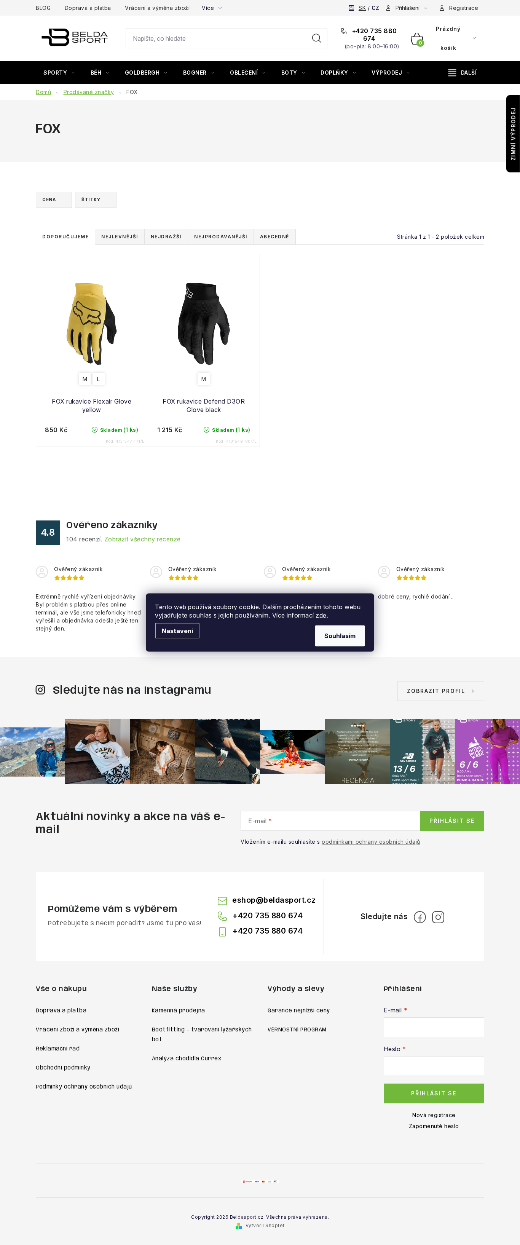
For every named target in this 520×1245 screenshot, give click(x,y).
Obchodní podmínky (63, 1068)
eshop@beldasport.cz (274, 900)
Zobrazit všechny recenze (142, 539)
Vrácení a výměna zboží (157, 8)
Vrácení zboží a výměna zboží (77, 1030)
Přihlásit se (452, 820)
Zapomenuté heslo (434, 1126)
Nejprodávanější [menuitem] (220, 236)
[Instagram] (438, 917)
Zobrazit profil (436, 691)
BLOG (43, 8)
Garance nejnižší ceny (299, 1011)
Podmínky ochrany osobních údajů (84, 1087)
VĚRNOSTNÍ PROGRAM (297, 1030)
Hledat (316, 38)
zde (321, 615)
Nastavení (177, 631)
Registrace (463, 8)
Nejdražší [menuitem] (166, 236)
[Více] (462, 72)
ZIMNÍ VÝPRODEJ (513, 134)
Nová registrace (434, 1115)
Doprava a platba (88, 8)
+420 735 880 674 (373, 34)
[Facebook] (420, 917)
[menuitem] (59, 72)
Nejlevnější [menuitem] (119, 236)
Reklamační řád (58, 1049)
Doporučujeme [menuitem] (65, 236)
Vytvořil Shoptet (265, 1225)
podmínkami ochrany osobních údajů (371, 841)
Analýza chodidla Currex (187, 1058)
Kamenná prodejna (178, 1011)
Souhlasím (340, 636)
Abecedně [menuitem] (274, 236)
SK (362, 8)
